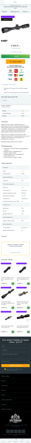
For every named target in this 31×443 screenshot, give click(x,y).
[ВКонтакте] (12, 431)
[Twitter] (15, 431)
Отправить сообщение (16, 365)
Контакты (3, 404)
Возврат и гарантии (6, 409)
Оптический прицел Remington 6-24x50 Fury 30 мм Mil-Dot (7, 303)
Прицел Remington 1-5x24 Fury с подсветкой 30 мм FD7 (23, 279)
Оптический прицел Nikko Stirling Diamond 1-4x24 (23, 326)
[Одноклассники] (23, 431)
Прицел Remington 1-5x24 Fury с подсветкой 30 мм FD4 (7, 279)
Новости (3, 390)
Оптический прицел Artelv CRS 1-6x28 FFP (7, 326)
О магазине (4, 385)
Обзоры (3, 395)
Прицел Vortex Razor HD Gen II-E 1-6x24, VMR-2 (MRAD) (22, 303)
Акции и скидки (5, 376)
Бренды (3, 380)
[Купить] (13, 283)
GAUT (22, 110)
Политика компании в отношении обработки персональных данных (15, 435)
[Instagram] (8, 431)
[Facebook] (19, 431)
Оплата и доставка (6, 399)
